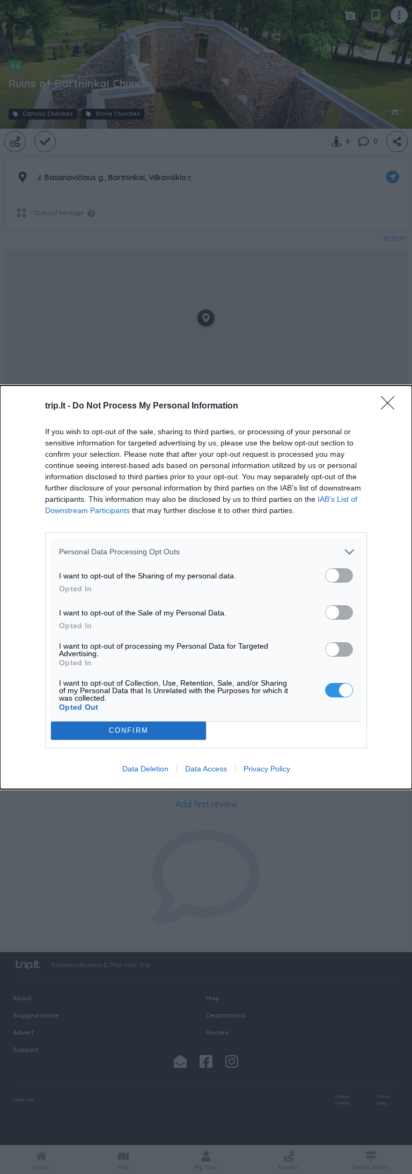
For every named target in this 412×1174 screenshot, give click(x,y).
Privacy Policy (267, 768)
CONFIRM (129, 730)
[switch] (339, 575)
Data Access (206, 768)
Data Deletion (145, 768)
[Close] (391, 406)
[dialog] (206, 587)
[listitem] (206, 552)
